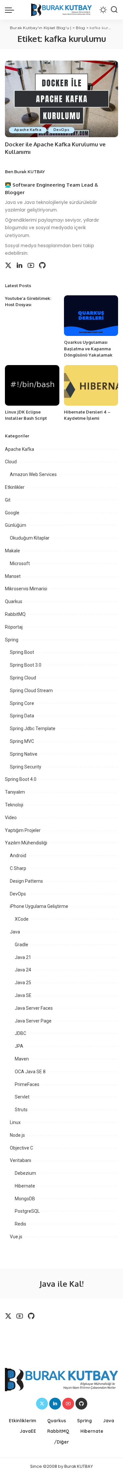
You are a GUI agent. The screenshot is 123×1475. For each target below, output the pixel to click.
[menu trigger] (11, 10)
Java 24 (23, 969)
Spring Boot (22, 652)
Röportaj (14, 627)
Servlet (22, 1096)
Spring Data (22, 715)
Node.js (17, 1135)
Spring (11, 639)
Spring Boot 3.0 (25, 665)
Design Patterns (26, 881)
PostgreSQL (27, 1211)
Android (18, 855)
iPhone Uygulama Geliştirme (39, 906)
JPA (19, 1046)
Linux (15, 1122)
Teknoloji (14, 804)
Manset (13, 576)
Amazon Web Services (33, 474)
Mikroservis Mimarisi (26, 588)
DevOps (61, 130)
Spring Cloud (23, 677)
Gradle (21, 944)
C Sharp (18, 868)
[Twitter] (8, 265)
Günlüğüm (15, 525)
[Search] (114, 10)
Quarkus (13, 601)
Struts (21, 1109)
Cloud (11, 461)
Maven (22, 1058)
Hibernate (25, 1186)
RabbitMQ (15, 614)
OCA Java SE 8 (30, 1071)
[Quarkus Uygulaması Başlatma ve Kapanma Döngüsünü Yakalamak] (91, 315)
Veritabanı (20, 1160)
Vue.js (16, 1236)
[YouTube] (31, 265)
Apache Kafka (27, 130)
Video (11, 817)
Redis (20, 1223)
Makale (12, 550)
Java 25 (23, 982)
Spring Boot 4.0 (20, 779)
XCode (22, 919)
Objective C (21, 1148)
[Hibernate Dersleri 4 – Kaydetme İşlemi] (91, 385)
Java (15, 931)
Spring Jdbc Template (32, 728)
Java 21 (23, 957)
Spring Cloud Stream (31, 690)
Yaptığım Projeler (23, 830)
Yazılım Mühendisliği (26, 842)
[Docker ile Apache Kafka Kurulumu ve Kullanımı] (61, 99)
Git (7, 500)
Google (12, 512)
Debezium (25, 1173)
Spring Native (23, 754)
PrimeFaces (27, 1084)
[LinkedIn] (19, 265)
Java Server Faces (34, 1008)
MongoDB (25, 1198)
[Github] (42, 265)
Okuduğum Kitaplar (30, 538)
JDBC (20, 1033)
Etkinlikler (15, 487)
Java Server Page (33, 1020)
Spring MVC (22, 741)
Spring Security (25, 766)
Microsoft (20, 563)
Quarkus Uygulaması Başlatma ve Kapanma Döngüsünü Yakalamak (88, 349)
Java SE (23, 995)
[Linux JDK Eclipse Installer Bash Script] (32, 385)
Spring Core (22, 703)
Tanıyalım (15, 792)
